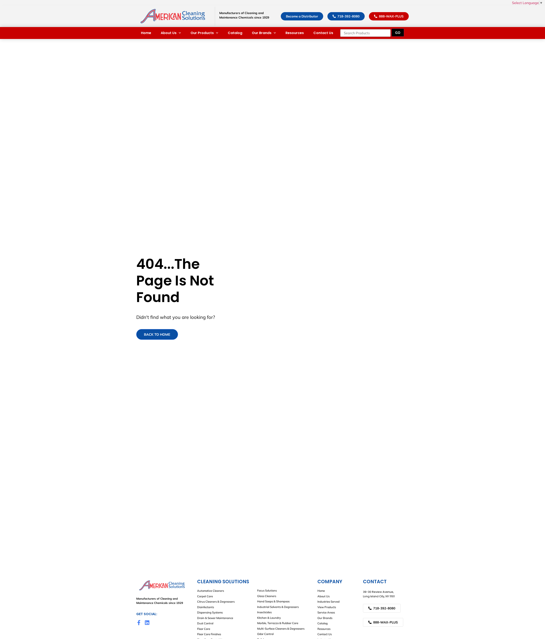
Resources (294, 32)
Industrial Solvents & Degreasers (278, 607)
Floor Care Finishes (209, 634)
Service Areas (326, 612)
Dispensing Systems (210, 612)
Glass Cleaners (266, 596)
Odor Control (265, 634)
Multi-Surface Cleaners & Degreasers (280, 628)
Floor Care (203, 628)
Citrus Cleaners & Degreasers (216, 601)
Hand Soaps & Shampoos (273, 601)
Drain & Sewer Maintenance (215, 618)
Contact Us (323, 32)
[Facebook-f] (138, 622)
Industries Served (328, 601)
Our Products (202, 32)
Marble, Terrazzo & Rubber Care (277, 623)
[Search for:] (365, 33)
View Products (326, 607)
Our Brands (261, 32)
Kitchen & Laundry (269, 617)
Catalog (235, 32)
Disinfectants (205, 607)
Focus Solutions (267, 590)
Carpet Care (205, 596)
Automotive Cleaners (210, 590)
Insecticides (264, 612)
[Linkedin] (147, 622)
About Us (168, 32)
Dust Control (205, 623)
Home (146, 32)
